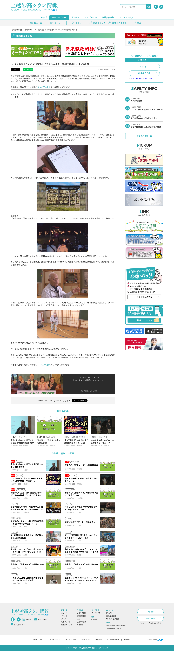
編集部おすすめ (29, 30)
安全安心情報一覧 (144, 136)
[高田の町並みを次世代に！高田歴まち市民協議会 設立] (53, 465)
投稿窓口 (29, 619)
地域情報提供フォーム (113, 628)
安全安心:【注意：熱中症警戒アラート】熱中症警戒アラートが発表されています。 (27, 494)
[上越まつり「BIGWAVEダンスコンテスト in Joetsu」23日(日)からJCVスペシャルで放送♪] (107, 578)
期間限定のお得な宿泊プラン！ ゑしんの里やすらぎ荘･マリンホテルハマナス (81, 550)
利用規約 (127, 639)
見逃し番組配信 (111, 616)
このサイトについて (38, 639)
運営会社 (99, 639)
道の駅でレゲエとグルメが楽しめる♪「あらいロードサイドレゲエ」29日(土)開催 (27, 550)
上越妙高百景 (81, 622)
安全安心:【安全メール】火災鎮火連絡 (27, 564)
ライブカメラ (91, 17)
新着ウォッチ (65, 622)
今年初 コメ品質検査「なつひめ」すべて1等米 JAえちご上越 (81, 508)
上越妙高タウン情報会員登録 (115, 625)
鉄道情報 (80, 625)
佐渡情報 (94, 619)
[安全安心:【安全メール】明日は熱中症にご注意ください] (107, 493)
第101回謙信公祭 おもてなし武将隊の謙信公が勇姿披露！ (27, 536)
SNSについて (86, 639)
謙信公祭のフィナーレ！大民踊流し (80, 521)
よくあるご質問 (71, 639)
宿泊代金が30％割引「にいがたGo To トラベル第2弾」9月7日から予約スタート (27, 508)
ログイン (144, 66)
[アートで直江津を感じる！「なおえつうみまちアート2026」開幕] (107, 536)
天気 (78, 619)
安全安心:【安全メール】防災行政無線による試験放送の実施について (27, 522)
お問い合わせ (42, 619)
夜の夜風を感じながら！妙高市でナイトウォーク (81, 479)
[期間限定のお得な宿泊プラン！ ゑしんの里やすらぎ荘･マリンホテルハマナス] (107, 550)
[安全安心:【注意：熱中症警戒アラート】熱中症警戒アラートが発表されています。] (53, 493)
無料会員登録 (108, 17)
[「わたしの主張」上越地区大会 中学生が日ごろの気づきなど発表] (53, 578)
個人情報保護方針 (113, 639)
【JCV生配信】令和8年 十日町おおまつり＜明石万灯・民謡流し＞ (26, 479)
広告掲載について (20, 625)
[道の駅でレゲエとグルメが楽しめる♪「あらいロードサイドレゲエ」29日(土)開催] (53, 550)
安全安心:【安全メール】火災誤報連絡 (81, 465)
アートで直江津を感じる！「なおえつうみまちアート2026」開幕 (81, 536)
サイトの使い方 (55, 639)
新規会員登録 (144, 73)
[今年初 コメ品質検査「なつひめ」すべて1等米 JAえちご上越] (107, 507)
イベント (64, 616)
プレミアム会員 (44, 87)
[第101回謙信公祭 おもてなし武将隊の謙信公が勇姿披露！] (53, 536)
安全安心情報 (81, 616)
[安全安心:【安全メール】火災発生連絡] (107, 564)
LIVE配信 (109, 613)
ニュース (64, 613)
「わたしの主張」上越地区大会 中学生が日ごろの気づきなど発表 (27, 579)
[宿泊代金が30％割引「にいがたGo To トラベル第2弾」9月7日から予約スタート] (53, 507)
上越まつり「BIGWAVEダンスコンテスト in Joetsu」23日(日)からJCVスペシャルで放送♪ (81, 579)
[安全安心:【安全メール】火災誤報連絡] (107, 465)
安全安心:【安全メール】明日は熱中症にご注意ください (81, 494)
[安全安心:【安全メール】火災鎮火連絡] (53, 564)
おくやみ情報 (81, 613)
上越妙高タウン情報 (16, 30)
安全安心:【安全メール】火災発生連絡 (81, 564)
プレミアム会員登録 (112, 619)
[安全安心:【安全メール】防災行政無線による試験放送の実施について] (53, 522)
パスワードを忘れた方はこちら (141, 78)
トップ (44, 17)
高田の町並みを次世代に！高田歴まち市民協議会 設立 (27, 465)
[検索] (148, 6)
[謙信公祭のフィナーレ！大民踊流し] (107, 522)
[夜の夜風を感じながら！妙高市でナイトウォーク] (107, 479)
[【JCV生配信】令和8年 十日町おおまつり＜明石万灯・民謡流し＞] (53, 479)
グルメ (63, 619)
